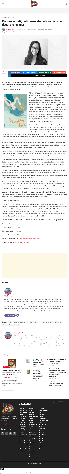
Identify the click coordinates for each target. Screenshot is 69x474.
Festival (22, 441)
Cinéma (22, 419)
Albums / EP (23, 411)
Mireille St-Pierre (57, 322)
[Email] (17, 315)
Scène (41, 431)
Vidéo (41, 445)
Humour (31, 427)
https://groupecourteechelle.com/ (29, 239)
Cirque (21, 421)
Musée (31, 447)
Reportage (42, 425)
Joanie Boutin (34, 322)
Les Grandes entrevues (32, 433)
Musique (32, 449)
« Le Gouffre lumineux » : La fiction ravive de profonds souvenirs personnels (57, 383)
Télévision (42, 437)
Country (22, 429)
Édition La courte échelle (21, 322)
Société (41, 433)
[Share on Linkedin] (9, 75)
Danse (21, 433)
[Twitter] (6, 433)
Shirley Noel (11, 29)
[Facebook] (2, 433)
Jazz (30, 429)
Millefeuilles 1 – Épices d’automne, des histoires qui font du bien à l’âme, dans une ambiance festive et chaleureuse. (57, 372)
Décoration (23, 435)
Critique (6, 366)
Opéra (41, 417)
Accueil (4, 17)
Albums (21, 408)
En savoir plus (9, 389)
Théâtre (41, 439)
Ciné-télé (22, 417)
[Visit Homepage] (34, 3)
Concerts (22, 427)
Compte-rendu (10, 17)
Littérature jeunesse (45, 322)
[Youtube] (10, 433)
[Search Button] (66, 4)
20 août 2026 (14, 377)
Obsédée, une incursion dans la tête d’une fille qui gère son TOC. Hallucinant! (57, 361)
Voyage (31, 408)
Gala (21, 451)
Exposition (22, 439)
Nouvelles (42, 415)
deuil (10, 322)
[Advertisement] (34, 10)
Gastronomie (33, 417)
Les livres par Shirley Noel (40, 29)
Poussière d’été (7, 324)
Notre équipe (4, 424)
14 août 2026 (36, 366)
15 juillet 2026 (52, 387)
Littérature (50, 29)
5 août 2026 (35, 380)
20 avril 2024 (20, 29)
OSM (40, 423)
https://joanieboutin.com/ (21, 242)
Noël (40, 413)
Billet (21, 415)
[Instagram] (14, 433)
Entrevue (22, 437)
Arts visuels (23, 413)
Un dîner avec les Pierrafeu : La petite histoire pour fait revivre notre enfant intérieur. (12, 373)
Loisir (31, 445)
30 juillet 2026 (52, 378)
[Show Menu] (3, 4)
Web (30, 411)
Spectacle (42, 435)
